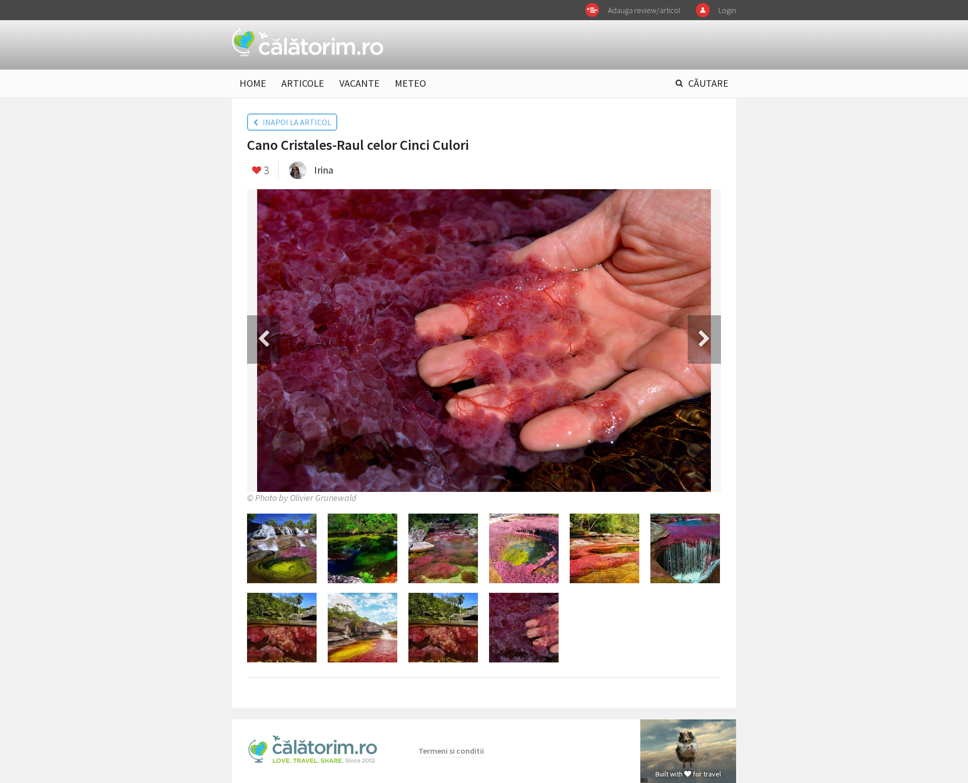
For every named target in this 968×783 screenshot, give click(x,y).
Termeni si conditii (451, 751)
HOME (252, 83)
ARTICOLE (302, 83)
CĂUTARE (708, 83)
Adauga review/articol (644, 10)
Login (727, 10)
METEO (410, 83)
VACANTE (359, 83)
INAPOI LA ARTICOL (294, 122)
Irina (323, 169)
